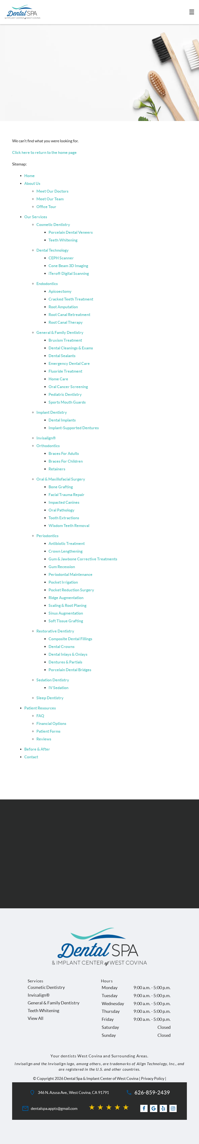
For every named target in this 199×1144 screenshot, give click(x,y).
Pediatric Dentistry (65, 394)
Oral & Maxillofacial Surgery (60, 479)
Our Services (35, 217)
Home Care (58, 379)
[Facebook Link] (144, 1108)
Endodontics (47, 283)
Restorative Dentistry (55, 631)
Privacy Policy (152, 1078)
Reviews (43, 739)
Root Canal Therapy (66, 322)
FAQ (40, 716)
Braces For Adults (64, 453)
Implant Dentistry (51, 412)
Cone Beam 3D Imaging (68, 265)
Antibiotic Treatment (67, 543)
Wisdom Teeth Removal (69, 525)
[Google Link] (153, 1108)
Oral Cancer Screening (68, 386)
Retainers (57, 469)
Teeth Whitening (63, 240)
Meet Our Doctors (52, 191)
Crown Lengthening (66, 551)
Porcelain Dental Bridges (70, 670)
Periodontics (47, 536)
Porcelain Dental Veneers (71, 232)
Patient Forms (48, 731)
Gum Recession (62, 566)
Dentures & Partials (65, 662)
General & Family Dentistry (59, 332)
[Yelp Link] (163, 1108)
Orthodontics (48, 446)
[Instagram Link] (173, 1108)
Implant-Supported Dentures (74, 428)
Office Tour (46, 206)
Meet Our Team (50, 199)
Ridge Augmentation (66, 597)
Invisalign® (46, 438)
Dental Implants (62, 420)
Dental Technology (52, 250)
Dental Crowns (62, 646)
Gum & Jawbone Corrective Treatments (83, 559)
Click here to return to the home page (44, 152)
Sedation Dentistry (52, 680)
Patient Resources (40, 708)
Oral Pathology (62, 510)
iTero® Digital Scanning (69, 273)
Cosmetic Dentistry (53, 224)
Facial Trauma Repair (66, 494)
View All (35, 1018)
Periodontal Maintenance (70, 574)
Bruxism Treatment (65, 340)
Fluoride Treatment (65, 371)
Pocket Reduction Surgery (71, 590)
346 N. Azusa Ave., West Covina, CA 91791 (73, 1092)
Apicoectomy (60, 291)
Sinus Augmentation (66, 613)
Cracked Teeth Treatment (71, 299)
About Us (32, 183)
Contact (31, 757)
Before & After (37, 749)
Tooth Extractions (64, 518)
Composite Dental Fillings (70, 639)
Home (29, 175)
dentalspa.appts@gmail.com (54, 1108)
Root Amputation (63, 307)
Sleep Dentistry (50, 698)
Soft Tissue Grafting (66, 621)
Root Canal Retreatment (69, 314)
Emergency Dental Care (69, 363)
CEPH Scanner (61, 258)
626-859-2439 (152, 1092)
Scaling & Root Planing (67, 605)
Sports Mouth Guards (67, 402)
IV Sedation (58, 687)
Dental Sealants (62, 356)
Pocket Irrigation (63, 582)
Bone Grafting (61, 487)
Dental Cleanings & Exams (71, 348)
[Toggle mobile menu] (191, 12)
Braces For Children (66, 461)
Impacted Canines (64, 502)
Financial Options (51, 723)
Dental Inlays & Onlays (68, 654)
